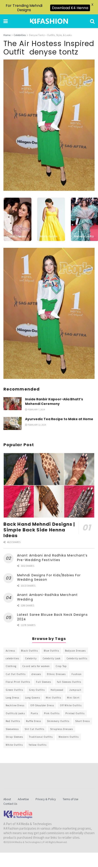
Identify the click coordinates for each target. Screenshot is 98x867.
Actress (10, 650)
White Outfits (14, 744)
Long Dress (12, 697)
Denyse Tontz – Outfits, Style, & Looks (50, 35)
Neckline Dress (15, 705)
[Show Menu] (5, 21)
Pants (34, 713)
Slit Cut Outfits (34, 729)
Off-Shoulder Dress (42, 705)
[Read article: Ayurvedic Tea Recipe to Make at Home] (12, 423)
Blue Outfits (51, 650)
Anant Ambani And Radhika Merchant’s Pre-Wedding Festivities (52, 557)
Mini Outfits (53, 697)
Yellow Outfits (37, 744)
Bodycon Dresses (75, 650)
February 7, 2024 (36, 409)
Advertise (23, 799)
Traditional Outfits (41, 736)
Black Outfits (29, 650)
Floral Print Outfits (18, 681)
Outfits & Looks (15, 713)
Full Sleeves (43, 681)
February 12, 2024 (36, 424)
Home (6, 35)
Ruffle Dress (33, 721)
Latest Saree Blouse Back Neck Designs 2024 (52, 616)
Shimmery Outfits (58, 721)
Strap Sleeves (14, 736)
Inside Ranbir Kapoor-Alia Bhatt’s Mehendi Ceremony (54, 401)
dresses (36, 674)
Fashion (77, 674)
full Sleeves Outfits (69, 681)
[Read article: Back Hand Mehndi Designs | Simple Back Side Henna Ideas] (49, 485)
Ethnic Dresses (56, 674)
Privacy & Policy (46, 799)
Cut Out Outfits (16, 674)
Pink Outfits (51, 713)
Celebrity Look (52, 658)
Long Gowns (32, 697)
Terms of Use (70, 799)
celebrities (12, 658)
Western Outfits (69, 736)
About (7, 799)
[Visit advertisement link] (49, 313)
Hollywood (57, 689)
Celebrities (20, 35)
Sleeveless (12, 729)
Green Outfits (14, 689)
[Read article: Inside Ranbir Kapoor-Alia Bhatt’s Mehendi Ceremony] (12, 403)
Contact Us (10, 804)
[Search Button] (92, 21)
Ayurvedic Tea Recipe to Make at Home (59, 419)
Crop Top (61, 666)
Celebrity (31, 658)
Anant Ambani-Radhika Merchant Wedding (47, 597)
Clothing (11, 666)
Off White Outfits (71, 705)
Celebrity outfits (77, 658)
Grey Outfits (37, 689)
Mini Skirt (73, 697)
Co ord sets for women (36, 666)
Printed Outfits (75, 713)
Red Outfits (13, 721)
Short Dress (82, 721)
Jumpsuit (75, 689)
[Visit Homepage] (49, 21)
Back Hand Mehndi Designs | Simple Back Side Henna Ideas (39, 530)
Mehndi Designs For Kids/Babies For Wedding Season (49, 577)
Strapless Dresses (61, 729)
